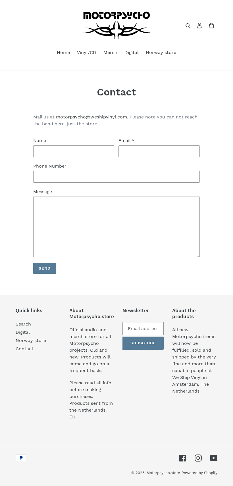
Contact (25, 348)
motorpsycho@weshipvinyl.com (91, 117)
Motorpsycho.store (163, 473)
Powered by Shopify (199, 473)
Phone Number (49, 166)
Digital (23, 332)
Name (39, 140)
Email (126, 140)
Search (23, 324)
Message (42, 191)
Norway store (31, 340)
